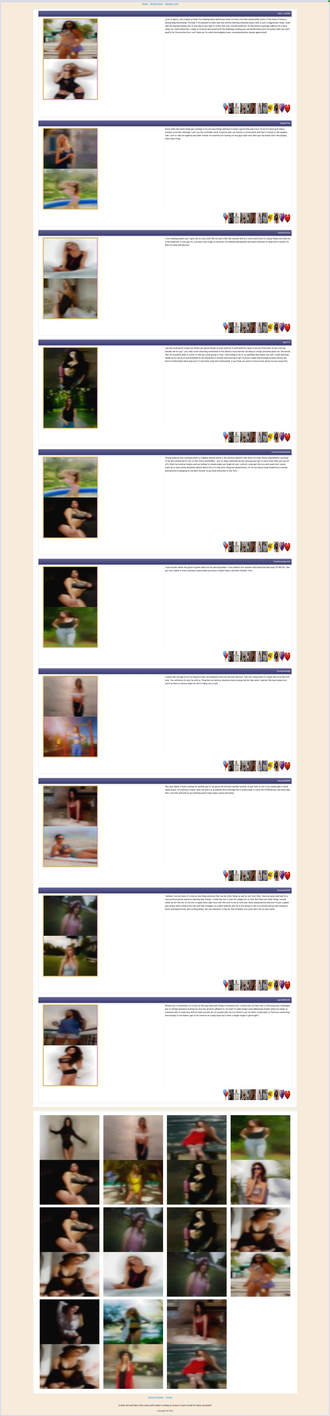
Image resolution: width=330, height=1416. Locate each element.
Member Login (171, 4)
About (145, 4)
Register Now (156, 4)
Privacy (169, 1397)
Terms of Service (156, 1397)
